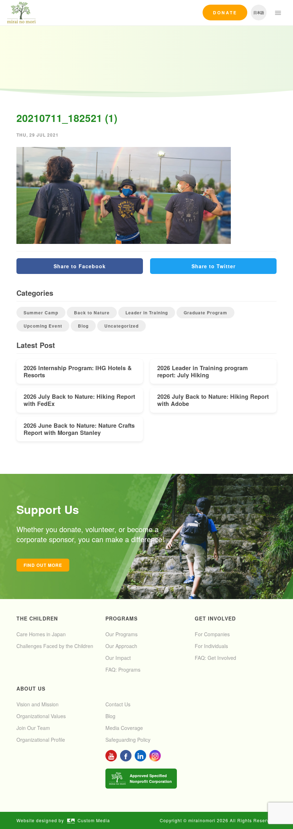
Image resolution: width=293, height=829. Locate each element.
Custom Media (94, 820)
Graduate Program (205, 312)
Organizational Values (41, 716)
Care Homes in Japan (41, 634)
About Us (30, 688)
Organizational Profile (40, 739)
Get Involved (215, 618)
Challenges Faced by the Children (54, 645)
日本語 (258, 12)
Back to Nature (92, 312)
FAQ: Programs (122, 669)
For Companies (212, 634)
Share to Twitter (213, 266)
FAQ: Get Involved (215, 657)
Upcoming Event (43, 326)
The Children (37, 618)
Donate (225, 12)
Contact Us (117, 704)
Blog (83, 326)
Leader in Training (146, 312)
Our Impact (118, 657)
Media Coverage (124, 727)
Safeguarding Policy (127, 739)
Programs (121, 618)
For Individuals (211, 645)
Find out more (43, 565)
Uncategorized (121, 326)
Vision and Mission (37, 704)
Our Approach (121, 645)
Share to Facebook (80, 266)
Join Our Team (33, 727)
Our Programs (121, 634)
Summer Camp (41, 312)
